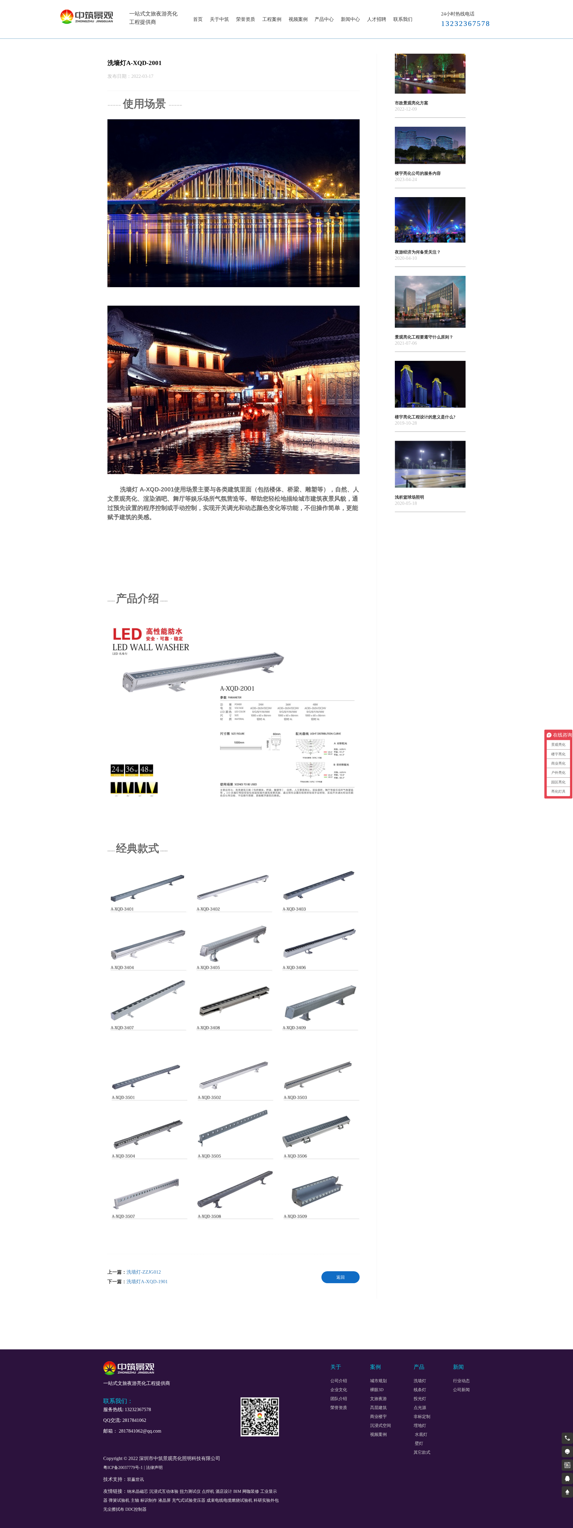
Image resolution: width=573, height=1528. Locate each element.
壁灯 (418, 1444)
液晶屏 (164, 1500)
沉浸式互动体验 (163, 1491)
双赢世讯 (135, 1479)
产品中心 (324, 19)
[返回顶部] (567, 1492)
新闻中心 (350, 19)
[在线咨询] (567, 1451)
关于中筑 (219, 19)
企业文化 (338, 1390)
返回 (340, 1277)
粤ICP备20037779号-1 (123, 1467)
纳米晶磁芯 (137, 1491)
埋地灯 (420, 1426)
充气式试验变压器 (188, 1500)
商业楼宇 (378, 1417)
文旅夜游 (378, 1399)
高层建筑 (378, 1408)
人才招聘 (376, 19)
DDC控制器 (136, 1509)
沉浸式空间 (380, 1426)
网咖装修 (250, 1491)
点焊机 (208, 1491)
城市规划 (378, 1381)
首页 (198, 19)
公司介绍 (338, 1381)
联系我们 (402, 19)
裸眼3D (376, 1390)
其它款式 (422, 1452)
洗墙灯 (420, 1381)
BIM (237, 1491)
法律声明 (154, 1467)
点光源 (420, 1408)
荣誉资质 (245, 19)
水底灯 (421, 1435)
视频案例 (298, 19)
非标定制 (422, 1417)
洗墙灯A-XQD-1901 (147, 1281)
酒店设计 (223, 1491)
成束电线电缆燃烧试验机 (229, 1500)
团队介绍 (338, 1399)
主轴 (135, 1500)
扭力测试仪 (190, 1491)
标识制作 (148, 1500)
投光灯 (420, 1399)
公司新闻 (461, 1390)
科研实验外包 (266, 1500)
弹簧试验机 (119, 1500)
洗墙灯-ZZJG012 (144, 1272)
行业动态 (461, 1381)
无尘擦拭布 (113, 1509)
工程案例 (271, 19)
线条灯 (420, 1390)
